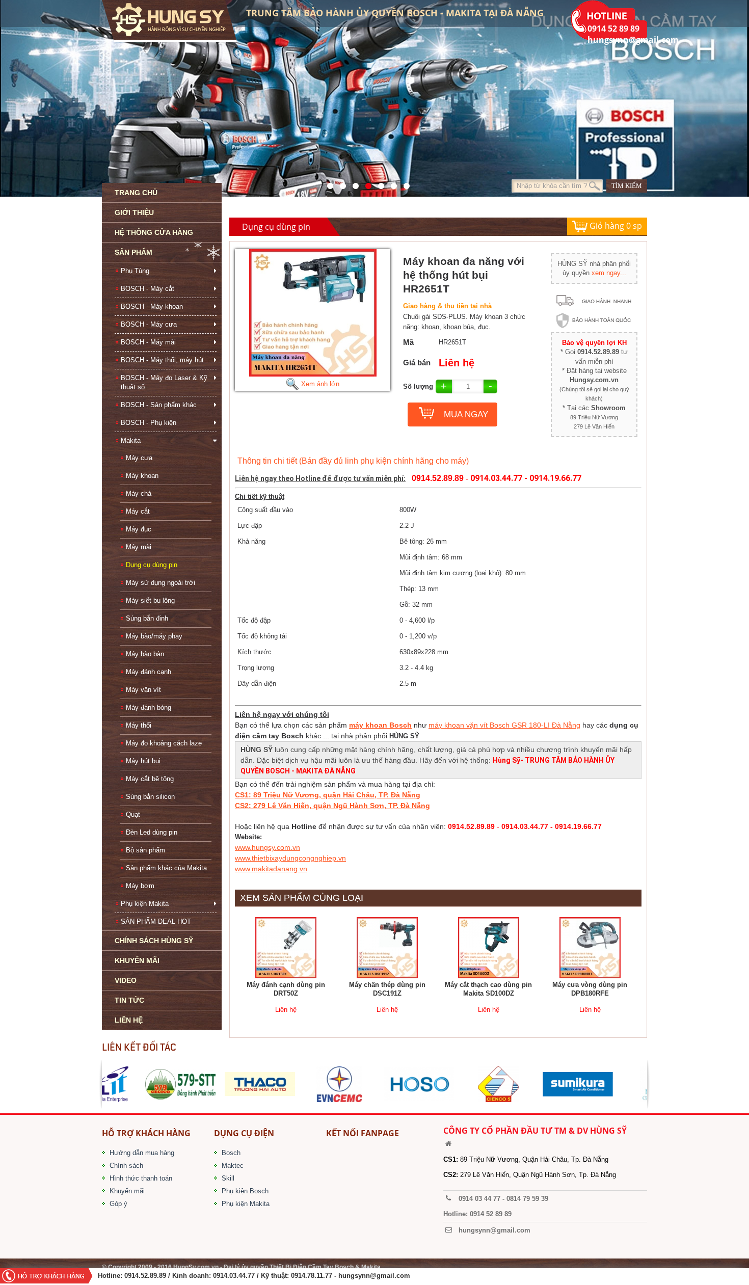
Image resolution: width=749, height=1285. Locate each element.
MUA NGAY (466, 414)
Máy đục (138, 529)
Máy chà (138, 493)
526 (365, 183)
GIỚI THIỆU (134, 212)
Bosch (231, 1153)
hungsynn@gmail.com (374, 1275)
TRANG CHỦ (136, 193)
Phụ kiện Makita (145, 903)
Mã (408, 342)
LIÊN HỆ (129, 1020)
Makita (131, 440)
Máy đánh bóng (148, 707)
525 (352, 183)
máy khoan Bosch (380, 725)
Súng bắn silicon (150, 796)
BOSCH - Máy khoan (152, 306)
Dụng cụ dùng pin (151, 565)
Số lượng (418, 386)
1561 (403, 183)
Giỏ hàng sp (614, 225)
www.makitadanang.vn (271, 869)
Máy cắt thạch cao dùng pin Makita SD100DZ (488, 989)
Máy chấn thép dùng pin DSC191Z (387, 989)
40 (378, 183)
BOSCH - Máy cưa (149, 324)
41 (340, 183)
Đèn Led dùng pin (151, 832)
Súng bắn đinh (147, 618)
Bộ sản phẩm (145, 850)
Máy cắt (138, 511)
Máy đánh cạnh (148, 672)
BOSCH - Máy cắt (147, 288)
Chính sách (126, 1165)
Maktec (233, 1165)
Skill (228, 1178)
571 (327, 183)
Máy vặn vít (143, 689)
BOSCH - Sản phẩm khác (159, 405)
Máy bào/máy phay (154, 636)
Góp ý (118, 1204)
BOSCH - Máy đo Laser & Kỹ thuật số (164, 382)
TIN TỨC (129, 1000)
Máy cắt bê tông (150, 779)
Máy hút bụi (143, 761)
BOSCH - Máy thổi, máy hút (162, 360)
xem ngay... (609, 273)
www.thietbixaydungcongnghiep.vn (290, 858)
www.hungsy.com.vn (267, 847)
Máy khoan (142, 475)
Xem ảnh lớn (319, 384)
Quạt (133, 814)
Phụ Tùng (135, 271)
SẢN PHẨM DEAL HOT (156, 921)
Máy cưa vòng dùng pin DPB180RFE (589, 989)
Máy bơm (140, 886)
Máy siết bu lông (150, 600)
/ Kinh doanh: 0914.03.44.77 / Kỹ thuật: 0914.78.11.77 (250, 1275)
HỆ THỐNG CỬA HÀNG (154, 232)
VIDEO (126, 980)
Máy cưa (139, 458)
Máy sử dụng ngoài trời (160, 582)
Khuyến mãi (127, 1191)
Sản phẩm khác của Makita (166, 868)
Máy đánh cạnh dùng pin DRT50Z (286, 989)
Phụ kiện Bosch (245, 1191)
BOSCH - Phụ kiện (148, 422)
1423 (391, 183)
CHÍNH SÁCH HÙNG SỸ (154, 940)
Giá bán (417, 362)
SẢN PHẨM (133, 252)
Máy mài (138, 547)
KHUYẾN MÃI (137, 960)
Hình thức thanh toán (141, 1178)
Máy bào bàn (145, 654)
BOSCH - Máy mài (148, 342)
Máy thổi (138, 725)
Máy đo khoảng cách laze (164, 743)
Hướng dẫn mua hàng (142, 1153)
